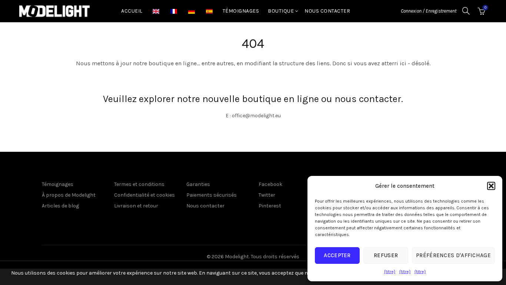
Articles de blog (60, 206)
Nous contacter (327, 11)
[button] (491, 186)
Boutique (281, 11)
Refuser (386, 255)
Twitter (267, 195)
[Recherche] (466, 10)
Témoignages (241, 11)
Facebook (270, 184)
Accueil (132, 11)
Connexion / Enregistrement (428, 11)
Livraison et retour (136, 206)
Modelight (237, 256)
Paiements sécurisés (211, 195)
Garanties (198, 184)
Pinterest (270, 206)
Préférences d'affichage (453, 255)
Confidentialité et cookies (144, 195)
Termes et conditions (139, 184)
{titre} (390, 271)
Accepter (337, 255)
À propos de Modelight (69, 195)
